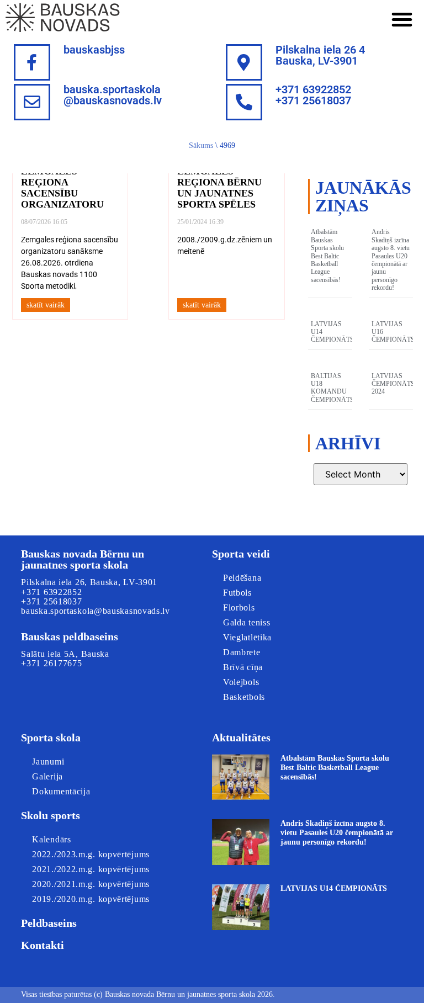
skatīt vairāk (45, 305)
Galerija (47, 776)
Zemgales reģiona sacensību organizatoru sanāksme (62, 193)
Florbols (239, 607)
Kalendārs (51, 839)
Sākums (201, 145)
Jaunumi (48, 761)
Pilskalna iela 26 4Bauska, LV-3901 (320, 55)
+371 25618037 (51, 601)
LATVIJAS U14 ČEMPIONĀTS (333, 888)
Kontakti (42, 945)
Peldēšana (242, 577)
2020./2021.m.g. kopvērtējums (91, 884)
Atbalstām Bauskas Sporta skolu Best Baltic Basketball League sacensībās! (327, 255)
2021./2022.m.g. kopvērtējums (91, 869)
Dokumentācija (61, 791)
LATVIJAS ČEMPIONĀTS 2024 (393, 384)
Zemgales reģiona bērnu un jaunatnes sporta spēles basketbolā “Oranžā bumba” (223, 199)
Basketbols (244, 697)
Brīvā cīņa (243, 667)
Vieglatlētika (247, 637)
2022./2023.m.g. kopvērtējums (91, 854)
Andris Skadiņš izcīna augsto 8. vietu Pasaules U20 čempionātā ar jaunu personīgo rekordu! (391, 259)
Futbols (237, 592)
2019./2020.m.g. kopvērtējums (91, 899)
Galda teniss (246, 622)
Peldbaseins (49, 923)
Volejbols (241, 682)
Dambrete (242, 652)
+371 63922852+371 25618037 (313, 95)
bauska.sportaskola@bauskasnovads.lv (112, 95)
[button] (401, 19)
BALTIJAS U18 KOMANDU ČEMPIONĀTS (332, 388)
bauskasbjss (94, 49)
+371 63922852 (51, 592)
